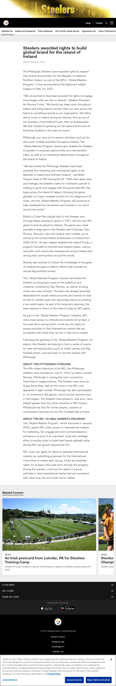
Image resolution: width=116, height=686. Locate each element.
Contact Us (58, 652)
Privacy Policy (58, 637)
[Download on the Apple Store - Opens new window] (47, 608)
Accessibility (58, 647)
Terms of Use (58, 642)
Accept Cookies (74, 680)
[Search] (106, 23)
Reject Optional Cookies (98, 680)
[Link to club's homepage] (6, 21)
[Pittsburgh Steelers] (58, 622)
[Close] (111, 659)
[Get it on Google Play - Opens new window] (68, 609)
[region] (58, 670)
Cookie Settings (9, 679)
